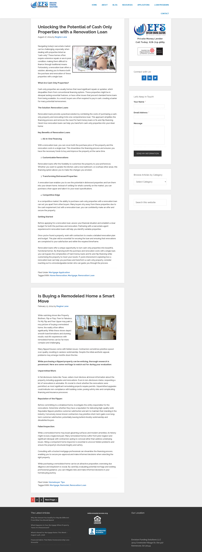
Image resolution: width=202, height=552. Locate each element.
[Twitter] (155, 77)
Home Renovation (58, 275)
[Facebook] (144, 77)
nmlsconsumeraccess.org (97, 513)
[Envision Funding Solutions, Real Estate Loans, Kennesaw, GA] (97, 532)
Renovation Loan (86, 275)
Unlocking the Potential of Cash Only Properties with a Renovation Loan (75, 29)
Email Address (141, 112)
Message (138, 123)
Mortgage (72, 275)
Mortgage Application (59, 272)
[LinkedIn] (149, 77)
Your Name (140, 102)
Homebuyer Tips (57, 482)
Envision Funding (52, 4)
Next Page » (51, 500)
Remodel (64, 485)
